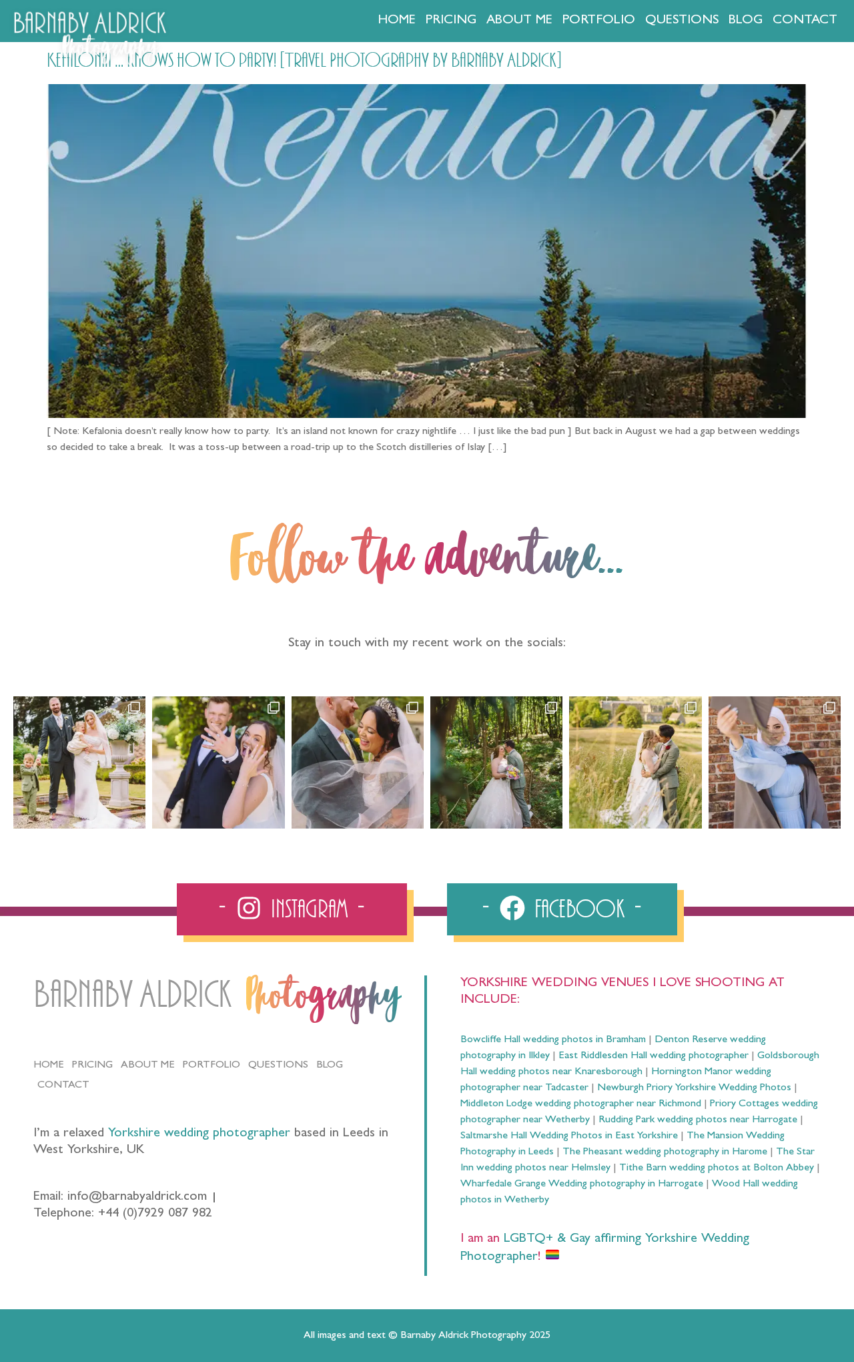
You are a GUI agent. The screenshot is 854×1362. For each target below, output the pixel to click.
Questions (682, 20)
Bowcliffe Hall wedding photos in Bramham (553, 1040)
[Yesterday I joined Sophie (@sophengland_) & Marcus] (218, 762)
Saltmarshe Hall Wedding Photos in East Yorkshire (569, 1136)
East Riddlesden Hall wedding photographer (653, 1056)
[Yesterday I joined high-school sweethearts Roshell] (496, 762)
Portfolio (598, 20)
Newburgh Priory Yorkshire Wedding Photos (694, 1088)
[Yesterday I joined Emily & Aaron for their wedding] (79, 762)
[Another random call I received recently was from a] (775, 762)
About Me (519, 20)
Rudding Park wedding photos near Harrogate (697, 1120)
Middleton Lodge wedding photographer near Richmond (580, 1104)
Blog (746, 20)
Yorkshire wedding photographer (199, 1133)
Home (397, 20)
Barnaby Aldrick (132, 995)
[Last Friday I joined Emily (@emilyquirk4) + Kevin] (635, 762)
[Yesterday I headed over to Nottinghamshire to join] (358, 762)
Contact (805, 20)
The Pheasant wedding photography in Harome (664, 1152)
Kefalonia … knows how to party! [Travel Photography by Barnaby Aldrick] (304, 60)
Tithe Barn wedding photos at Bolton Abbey (716, 1168)
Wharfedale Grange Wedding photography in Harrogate (581, 1184)
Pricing (451, 20)
